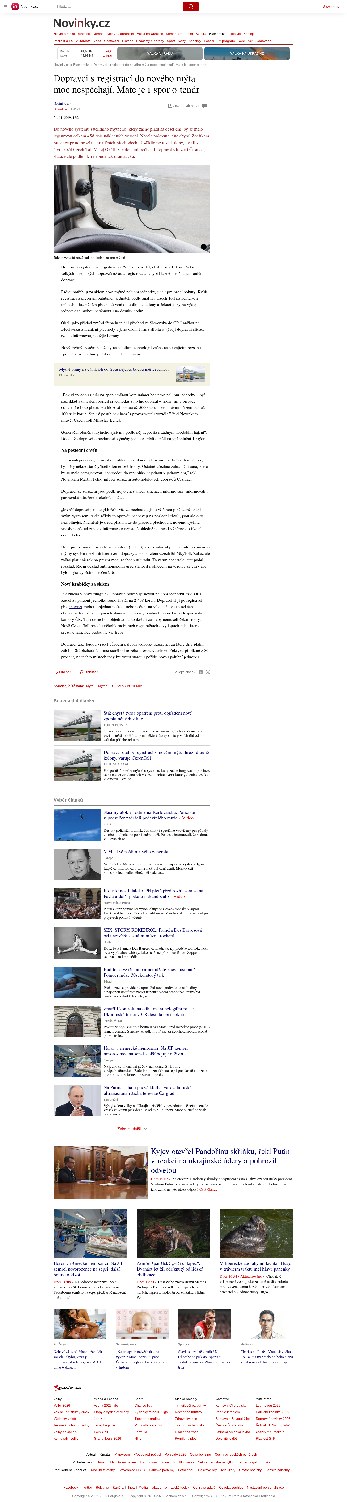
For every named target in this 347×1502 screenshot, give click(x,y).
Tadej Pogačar (104, 1425)
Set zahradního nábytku (216, 1462)
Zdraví (108, 981)
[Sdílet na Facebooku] (201, 672)
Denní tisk (245, 41)
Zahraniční (126, 34)
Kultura (201, 34)
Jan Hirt (100, 1418)
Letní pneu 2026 (268, 1405)
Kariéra (118, 1487)
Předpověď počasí (147, 1454)
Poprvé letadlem (228, 1412)
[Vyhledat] (191, 6)
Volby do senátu (65, 1432)
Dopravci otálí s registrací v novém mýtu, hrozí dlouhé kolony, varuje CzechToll (156, 755)
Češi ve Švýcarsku (229, 1425)
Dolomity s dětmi (228, 1438)
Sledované (263, 41)
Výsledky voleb (65, 1418)
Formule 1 (142, 1432)
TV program (226, 41)
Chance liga (143, 1405)
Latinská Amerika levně (233, 1432)
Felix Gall (101, 1432)
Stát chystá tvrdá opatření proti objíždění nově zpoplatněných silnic (148, 716)
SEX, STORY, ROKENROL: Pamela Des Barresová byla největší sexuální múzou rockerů (153, 933)
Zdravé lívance (186, 1418)
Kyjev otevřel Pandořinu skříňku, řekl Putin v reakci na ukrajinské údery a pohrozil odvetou (220, 1160)
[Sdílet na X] (208, 672)
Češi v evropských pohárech (236, 1454)
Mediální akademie (153, 1487)
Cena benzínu (200, 1454)
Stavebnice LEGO (131, 1470)
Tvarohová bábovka (190, 1425)
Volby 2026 (62, 1405)
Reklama (102, 1487)
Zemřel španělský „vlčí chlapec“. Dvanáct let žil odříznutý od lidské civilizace (170, 1269)
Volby (111, 34)
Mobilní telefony (103, 1470)
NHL (138, 1438)
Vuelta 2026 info (106, 1405)
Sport (171, 41)
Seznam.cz (331, 6)
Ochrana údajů (204, 1487)
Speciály (195, 41)
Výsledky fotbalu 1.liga (151, 1412)
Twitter (87, 1487)
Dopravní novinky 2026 (273, 1418)
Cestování (111, 41)
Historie (127, 41)
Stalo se (84, 34)
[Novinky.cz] (82, 24)
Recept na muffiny (188, 1412)
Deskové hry (207, 1470)
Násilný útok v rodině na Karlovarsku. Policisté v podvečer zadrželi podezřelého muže (149, 815)
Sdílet (195, 106)
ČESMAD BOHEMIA (127, 686)
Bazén (101, 1462)
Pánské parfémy (277, 1470)
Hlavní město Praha (117, 903)
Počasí (209, 41)
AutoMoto (83, 41)
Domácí (98, 34)
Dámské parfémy (161, 1470)
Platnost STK (265, 1438)
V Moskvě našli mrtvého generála (136, 851)
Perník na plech (186, 1438)
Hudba (108, 942)
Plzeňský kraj (113, 1021)
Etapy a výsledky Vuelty (111, 1412)
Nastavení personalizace (265, 1487)
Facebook (70, 1487)
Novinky (59, 103)
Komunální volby (66, 1438)
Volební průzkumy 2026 (71, 1412)
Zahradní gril (247, 1462)
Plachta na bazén (123, 1462)
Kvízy (182, 41)
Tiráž (131, 1487)
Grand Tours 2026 (107, 1438)
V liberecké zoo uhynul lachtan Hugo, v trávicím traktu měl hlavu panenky (256, 1266)
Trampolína (148, 1462)
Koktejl (249, 34)
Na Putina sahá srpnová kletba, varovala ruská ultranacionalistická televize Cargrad (148, 1090)
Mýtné (102, 686)
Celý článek (208, 1189)
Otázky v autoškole (270, 1432)
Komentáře (174, 34)
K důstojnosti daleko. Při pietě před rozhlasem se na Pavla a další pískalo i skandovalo (153, 893)
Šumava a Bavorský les (233, 1418)
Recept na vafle (186, 1432)
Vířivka (265, 1462)
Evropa (108, 858)
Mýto (89, 686)
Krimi (189, 34)
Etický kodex (180, 1487)
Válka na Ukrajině (150, 34)
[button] (132, 209)
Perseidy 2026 (175, 1454)
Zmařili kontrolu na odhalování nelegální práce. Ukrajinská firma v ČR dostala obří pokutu (149, 1011)
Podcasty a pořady (150, 41)
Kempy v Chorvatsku (231, 1405)
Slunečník (168, 1462)
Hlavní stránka (64, 34)
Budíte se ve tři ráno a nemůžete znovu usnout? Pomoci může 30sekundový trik (149, 972)
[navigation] (5, 6)
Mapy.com (122, 1454)
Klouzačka (186, 1462)
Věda (97, 41)
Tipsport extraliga (147, 1418)
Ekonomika (217, 34)
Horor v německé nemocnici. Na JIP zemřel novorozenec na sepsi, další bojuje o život (146, 1051)
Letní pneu (186, 1470)
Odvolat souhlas (231, 1487)
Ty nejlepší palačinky (190, 1405)
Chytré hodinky (250, 1470)
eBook (178, 106)
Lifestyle (235, 34)
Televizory (227, 1470)
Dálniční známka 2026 (272, 1412)
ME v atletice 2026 (148, 1425)
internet (75, 606)
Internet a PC (63, 41)
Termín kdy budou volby (71, 1425)
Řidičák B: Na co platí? (273, 1425)
